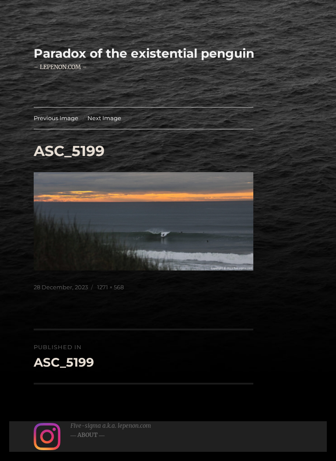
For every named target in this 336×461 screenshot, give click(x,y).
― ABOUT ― (87, 435)
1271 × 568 (110, 287)
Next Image (104, 117)
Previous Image (56, 117)
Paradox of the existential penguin (144, 53)
